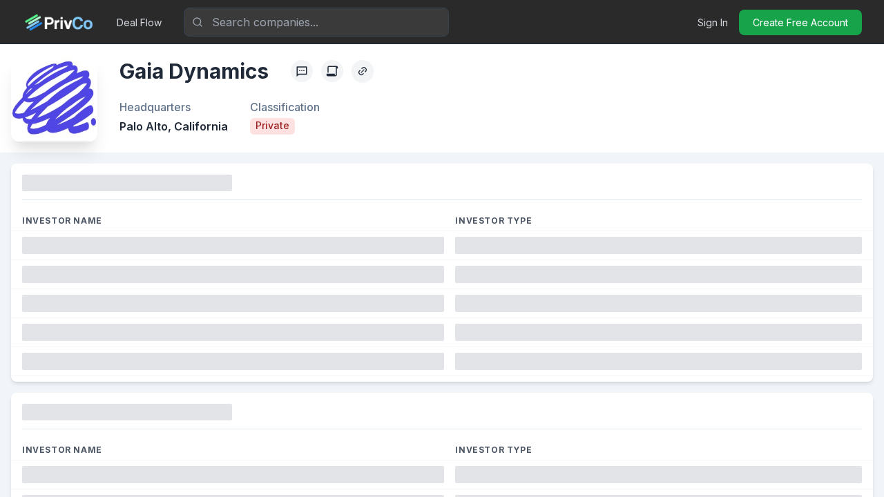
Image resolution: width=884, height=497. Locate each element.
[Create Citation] (332, 71)
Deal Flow (139, 22)
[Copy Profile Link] (363, 71)
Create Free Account (800, 22)
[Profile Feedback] (302, 71)
